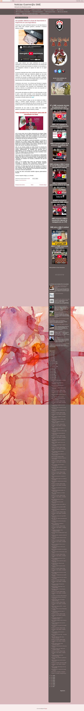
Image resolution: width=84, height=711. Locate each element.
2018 (52, 360)
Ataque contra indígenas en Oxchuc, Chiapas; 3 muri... (58, 422)
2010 (52, 686)
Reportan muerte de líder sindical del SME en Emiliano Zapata (61, 312)
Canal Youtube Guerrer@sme (37, 11)
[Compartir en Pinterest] (37, 178)
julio (52, 369)
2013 (52, 681)
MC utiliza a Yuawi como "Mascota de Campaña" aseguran (58, 649)
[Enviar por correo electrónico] (32, 178)
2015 (52, 678)
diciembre (53, 361)
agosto (53, 368)
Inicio (32, 184)
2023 (52, 352)
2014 (52, 680)
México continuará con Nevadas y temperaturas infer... (57, 524)
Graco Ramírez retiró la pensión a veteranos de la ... (57, 386)
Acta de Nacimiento (22, 180)
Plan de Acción (26, 9)
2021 (52, 355)
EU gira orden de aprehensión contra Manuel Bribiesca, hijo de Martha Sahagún (61, 286)
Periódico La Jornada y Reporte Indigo (58, 390)
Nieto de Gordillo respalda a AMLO (57, 456)
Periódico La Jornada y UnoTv (60, 331)
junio (53, 371)
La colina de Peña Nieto (59, 293)
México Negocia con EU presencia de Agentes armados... (58, 399)
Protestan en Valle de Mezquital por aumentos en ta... (57, 584)
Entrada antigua (43, 184)
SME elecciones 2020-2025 (62, 11)
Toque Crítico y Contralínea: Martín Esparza (30, 13)
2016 (52, 677)
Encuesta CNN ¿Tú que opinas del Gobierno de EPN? (59, 343)
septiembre (54, 366)
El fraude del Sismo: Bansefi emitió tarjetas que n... (57, 564)
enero (53, 378)
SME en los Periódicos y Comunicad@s (23, 11)
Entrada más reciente (20, 184)
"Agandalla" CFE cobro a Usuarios (57, 396)
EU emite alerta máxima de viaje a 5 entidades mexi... (57, 612)
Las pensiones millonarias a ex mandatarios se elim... (56, 618)
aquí (33, 97)
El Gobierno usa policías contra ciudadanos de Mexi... (57, 531)
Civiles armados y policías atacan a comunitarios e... (57, 632)
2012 (52, 683)
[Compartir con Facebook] (36, 178)
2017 (52, 675)
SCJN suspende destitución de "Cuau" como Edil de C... (58, 559)
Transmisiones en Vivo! (44, 13)
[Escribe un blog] (34, 178)
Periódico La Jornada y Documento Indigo (58, 662)
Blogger (45, 708)
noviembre (54, 363)
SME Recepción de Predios (50, 11)
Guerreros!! (18, 13)
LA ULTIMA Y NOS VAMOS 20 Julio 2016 (62, 299)
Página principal (18, 9)
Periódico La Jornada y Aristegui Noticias (58, 673)
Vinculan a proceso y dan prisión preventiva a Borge (57, 656)
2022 (52, 354)
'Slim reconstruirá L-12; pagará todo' (61, 306)
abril (52, 374)
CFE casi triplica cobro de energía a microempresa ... (57, 465)
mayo (53, 372)
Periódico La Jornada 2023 (36, 9)
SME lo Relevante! (60, 9)
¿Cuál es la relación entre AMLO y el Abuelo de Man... (58, 429)
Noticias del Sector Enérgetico (49, 9)
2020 (52, 357)
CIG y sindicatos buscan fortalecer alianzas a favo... (57, 452)
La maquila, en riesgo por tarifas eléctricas (59, 595)
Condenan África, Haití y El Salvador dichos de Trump (58, 600)
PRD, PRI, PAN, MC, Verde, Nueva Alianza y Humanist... (57, 637)
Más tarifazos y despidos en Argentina (58, 671)
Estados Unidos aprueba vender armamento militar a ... (57, 644)
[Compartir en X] (35, 178)
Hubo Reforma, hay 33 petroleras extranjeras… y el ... (57, 383)
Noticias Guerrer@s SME (27, 4)
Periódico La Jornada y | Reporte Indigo (58, 511)
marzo (53, 375)
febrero (53, 377)
